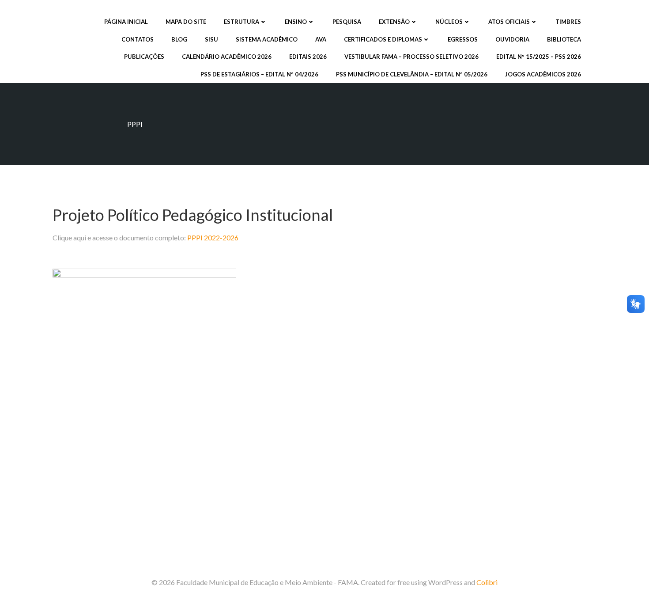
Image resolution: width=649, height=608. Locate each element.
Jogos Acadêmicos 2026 (543, 74)
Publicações (144, 56)
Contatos (137, 39)
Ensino (296, 21)
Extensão (394, 21)
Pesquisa (346, 21)
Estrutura (241, 21)
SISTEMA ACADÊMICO (267, 39)
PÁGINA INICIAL (126, 21)
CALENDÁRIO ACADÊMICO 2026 (227, 56)
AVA (320, 39)
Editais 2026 (308, 56)
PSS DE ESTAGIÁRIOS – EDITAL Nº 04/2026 (259, 74)
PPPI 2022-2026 (212, 237)
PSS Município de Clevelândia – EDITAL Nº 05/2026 (411, 74)
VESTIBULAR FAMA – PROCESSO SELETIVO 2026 (411, 56)
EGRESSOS (463, 39)
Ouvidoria (512, 39)
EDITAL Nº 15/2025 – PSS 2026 (538, 56)
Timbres (568, 21)
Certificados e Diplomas (383, 39)
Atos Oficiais (509, 21)
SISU (211, 39)
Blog (179, 39)
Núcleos (449, 21)
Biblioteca (564, 39)
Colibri (487, 582)
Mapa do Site (186, 21)
